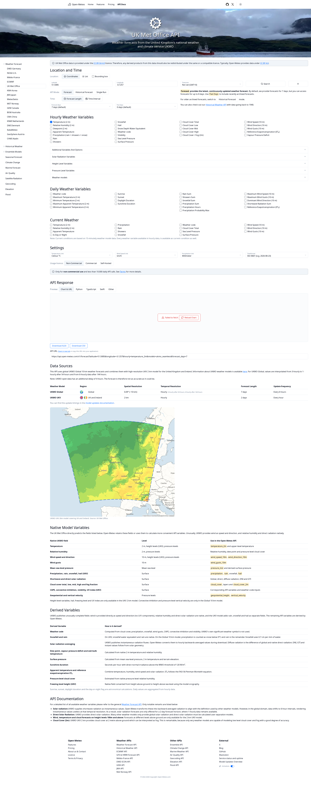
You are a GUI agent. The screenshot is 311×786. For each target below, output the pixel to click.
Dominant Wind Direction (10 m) (262, 200)
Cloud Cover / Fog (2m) (193, 135)
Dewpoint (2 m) (60, 128)
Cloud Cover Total (191, 122)
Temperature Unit (58, 254)
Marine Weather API (179, 751)
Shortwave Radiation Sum (259, 203)
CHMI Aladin (12, 138)
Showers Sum (189, 197)
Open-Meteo (78, 4)
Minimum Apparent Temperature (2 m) (71, 207)
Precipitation (124, 225)
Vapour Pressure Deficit (258, 135)
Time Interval (94, 98)
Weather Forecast (13, 64)
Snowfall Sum (189, 200)
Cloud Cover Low (190, 125)
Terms (123, 271)
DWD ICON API (123, 761)
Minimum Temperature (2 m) (66, 200)
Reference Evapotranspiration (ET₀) (263, 131)
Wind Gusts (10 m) (255, 128)
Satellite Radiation (13, 178)
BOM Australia (13, 112)
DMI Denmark (13, 125)
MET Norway (13, 103)
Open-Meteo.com (164, 777)
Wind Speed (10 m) (255, 122)
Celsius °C (56, 256)
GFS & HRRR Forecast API (128, 755)
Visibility (121, 135)
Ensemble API (176, 744)
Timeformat (251, 254)
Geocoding (10, 183)
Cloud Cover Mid (190, 128)
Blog (221, 748)
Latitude (54, 83)
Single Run (101, 92)
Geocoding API (177, 758)
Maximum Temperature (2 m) (66, 197)
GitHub (222, 751)
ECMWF (10, 81)
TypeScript (91, 289)
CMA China (12, 116)
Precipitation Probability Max (196, 210)
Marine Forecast (12, 167)
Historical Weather (14, 146)
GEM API (120, 765)
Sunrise (121, 194)
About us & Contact (77, 751)
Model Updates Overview (230, 761)
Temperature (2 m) (61, 122)
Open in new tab (64, 351)
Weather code (124, 131)
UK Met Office (13, 86)
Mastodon (224, 755)
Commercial (91, 263)
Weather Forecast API (131, 704)
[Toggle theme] (240, 4)
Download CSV (78, 345)
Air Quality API (176, 755)
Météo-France (13, 77)
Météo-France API (125, 758)
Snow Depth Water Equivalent (131, 128)
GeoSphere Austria (15, 134)
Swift (102, 289)
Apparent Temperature (63, 131)
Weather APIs (124, 740)
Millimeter (186, 256)
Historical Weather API (216, 104)
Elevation (9, 189)
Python (79, 289)
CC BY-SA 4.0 (99, 63)
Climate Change (12, 162)
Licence (71, 755)
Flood (8, 194)
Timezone (185, 83)
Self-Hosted (106, 263)
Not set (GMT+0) (189, 84)
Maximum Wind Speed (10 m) (260, 194)
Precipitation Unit (188, 254)
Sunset (121, 197)
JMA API (120, 768)
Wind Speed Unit (122, 254)
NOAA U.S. (12, 73)
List (86, 76)
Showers (57, 141)
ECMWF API (122, 751)
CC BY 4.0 (264, 63)
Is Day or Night (60, 234)
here (245, 371)
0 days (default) (124, 107)
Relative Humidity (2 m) (63, 125)
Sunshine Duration (126, 203)
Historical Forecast (84, 92)
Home (90, 4)
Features (101, 4)
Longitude (120, 83)
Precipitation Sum (191, 203)
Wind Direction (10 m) (257, 125)
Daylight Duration (126, 200)
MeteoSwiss (12, 99)
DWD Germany (14, 68)
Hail (119, 125)
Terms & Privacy (75, 758)
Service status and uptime (231, 758)
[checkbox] (51, 122)
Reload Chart (190, 317)
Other (111, 289)
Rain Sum (187, 194)
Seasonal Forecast (13, 157)
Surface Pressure (126, 141)
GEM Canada (13, 108)
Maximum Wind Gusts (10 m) (260, 197)
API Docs (121, 4)
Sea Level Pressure (126, 138)
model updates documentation (100, 403)
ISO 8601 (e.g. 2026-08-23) (259, 256)
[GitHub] (227, 4)
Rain (55, 138)
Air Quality (10, 173)
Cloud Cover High (191, 131)
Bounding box (101, 76)
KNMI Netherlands (15, 121)
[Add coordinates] (298, 84)
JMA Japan (11, 95)
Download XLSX (59, 345)
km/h (119, 256)
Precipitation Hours (192, 207)
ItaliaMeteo (12, 130)
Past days (120, 105)
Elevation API (176, 761)
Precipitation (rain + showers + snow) (70, 135)
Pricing (111, 4)
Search (267, 83)
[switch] (232, 766)
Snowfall (122, 122)
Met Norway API (124, 772)
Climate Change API (179, 748)
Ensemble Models (13, 151)
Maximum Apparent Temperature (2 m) (71, 203)
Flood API (174, 765)
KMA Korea (12, 90)
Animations (225, 766)
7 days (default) (59, 107)
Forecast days (56, 105)
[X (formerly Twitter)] (232, 4)
